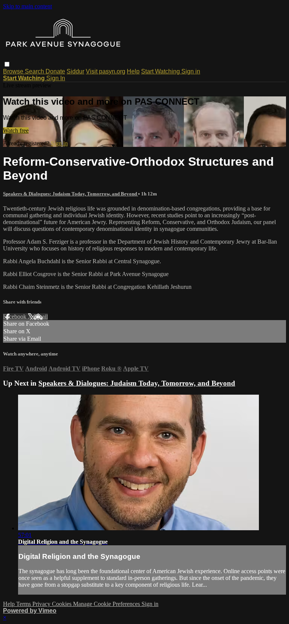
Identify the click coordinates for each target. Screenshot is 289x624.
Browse (14, 71)
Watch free (16, 130)
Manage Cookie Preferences (107, 604)
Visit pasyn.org (105, 71)
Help (133, 71)
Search (35, 71)
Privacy (42, 604)
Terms (24, 604)
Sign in (190, 71)
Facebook (15, 316)
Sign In (55, 78)
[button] (7, 64)
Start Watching (161, 71)
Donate (55, 71)
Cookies (62, 604)
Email (41, 316)
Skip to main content (27, 6)
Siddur (75, 71)
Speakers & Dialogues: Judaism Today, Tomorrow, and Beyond (70, 194)
